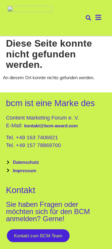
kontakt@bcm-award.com (51, 125)
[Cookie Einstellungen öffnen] (11, 240)
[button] (88, 18)
